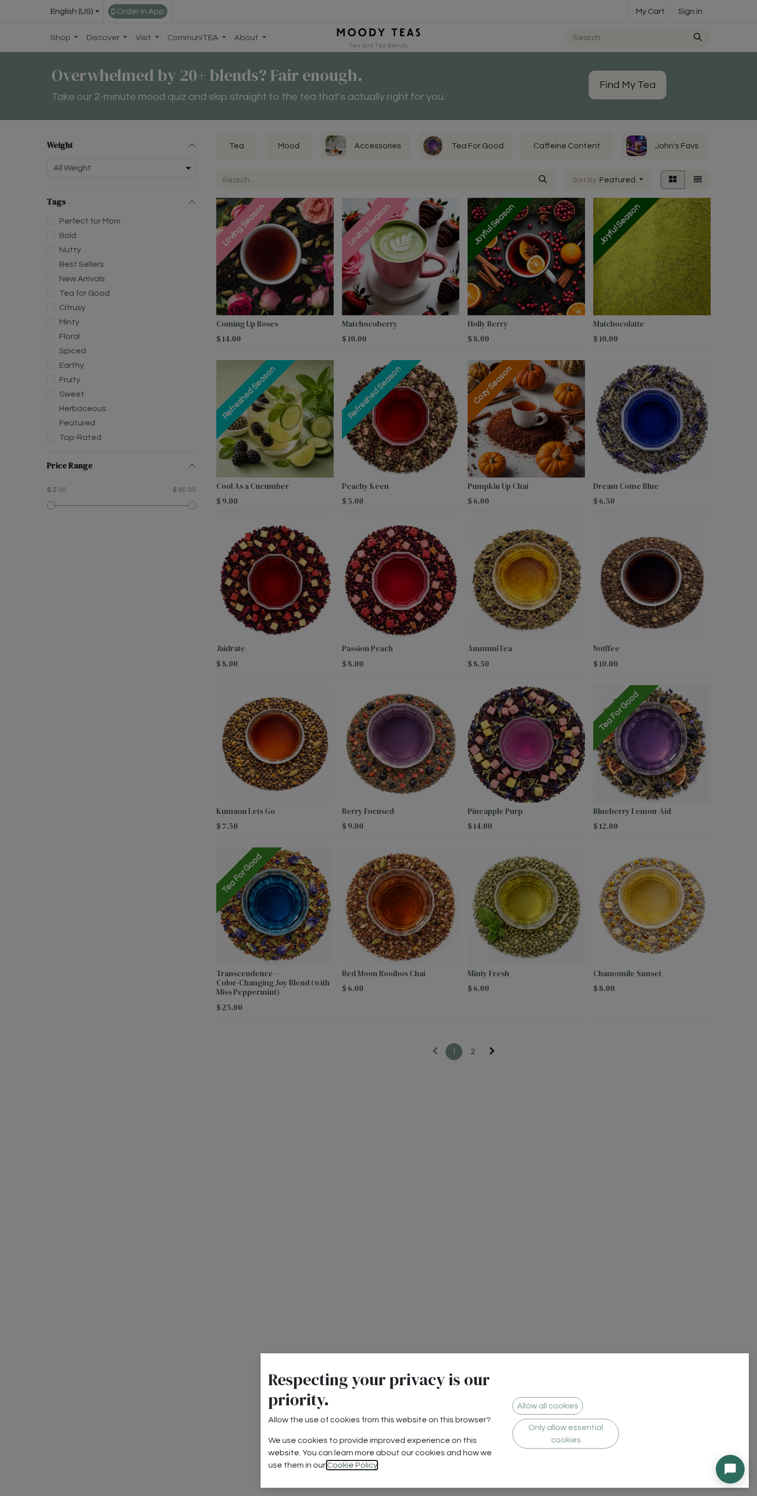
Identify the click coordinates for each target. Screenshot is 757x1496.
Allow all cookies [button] (547, 1406)
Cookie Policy (352, 1465)
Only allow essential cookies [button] (565, 1433)
